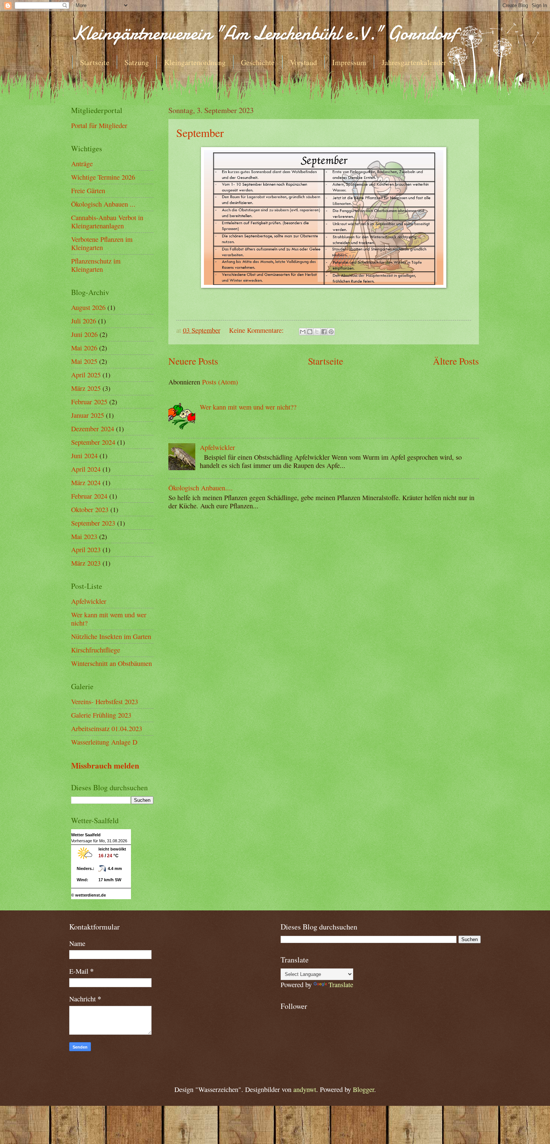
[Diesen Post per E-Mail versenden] (302, 331)
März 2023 (86, 563)
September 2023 (93, 522)
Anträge (82, 163)
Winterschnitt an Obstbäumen (111, 663)
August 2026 (88, 307)
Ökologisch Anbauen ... (103, 204)
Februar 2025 (89, 401)
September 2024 (93, 442)
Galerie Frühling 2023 (101, 715)
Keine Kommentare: (257, 330)
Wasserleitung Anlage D (104, 741)
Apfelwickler (217, 447)
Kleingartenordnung (195, 62)
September (200, 132)
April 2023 (86, 549)
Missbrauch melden (105, 765)
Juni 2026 (84, 334)
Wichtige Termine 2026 (103, 177)
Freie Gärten (88, 190)
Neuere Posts (193, 361)
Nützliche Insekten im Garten (111, 636)
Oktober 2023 (90, 509)
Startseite (94, 62)
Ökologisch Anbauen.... (200, 487)
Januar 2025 (87, 415)
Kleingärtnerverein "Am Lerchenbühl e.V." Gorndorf (264, 32)
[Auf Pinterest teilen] (331, 331)
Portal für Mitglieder (99, 125)
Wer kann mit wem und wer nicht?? (248, 406)
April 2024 (86, 469)
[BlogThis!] (310, 331)
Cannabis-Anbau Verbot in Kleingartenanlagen (107, 221)
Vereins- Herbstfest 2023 (104, 701)
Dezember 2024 (92, 428)
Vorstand (303, 62)
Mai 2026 (84, 347)
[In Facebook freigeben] (324, 331)
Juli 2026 (83, 320)
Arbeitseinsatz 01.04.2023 (106, 728)
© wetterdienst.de (88, 895)
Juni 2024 (84, 455)
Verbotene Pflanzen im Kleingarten (101, 243)
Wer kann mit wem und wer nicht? (108, 618)
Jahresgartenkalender (414, 62)
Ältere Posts (456, 361)
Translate (341, 984)
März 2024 (86, 482)
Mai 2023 (84, 536)
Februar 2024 (89, 496)
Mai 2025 (84, 361)
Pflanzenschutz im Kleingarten (95, 265)
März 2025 (86, 388)
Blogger (363, 1089)
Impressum (349, 62)
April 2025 (86, 374)
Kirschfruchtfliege (95, 649)
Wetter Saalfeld (86, 835)
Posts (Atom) (220, 381)
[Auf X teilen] (317, 331)
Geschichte (258, 62)
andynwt (304, 1089)
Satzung (137, 62)
